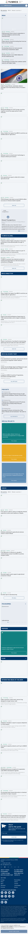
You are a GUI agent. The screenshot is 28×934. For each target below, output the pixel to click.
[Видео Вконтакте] (9, 896)
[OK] (5, 892)
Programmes (4, 871)
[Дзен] (13, 892)
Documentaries (18, 871)
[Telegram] (5, 896)
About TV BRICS (5, 869)
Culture (16, 881)
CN (8, 867)
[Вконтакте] (2, 892)
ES (15, 867)
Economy (3, 887)
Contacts (17, 875)
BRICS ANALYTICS (18, 873)
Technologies (17, 885)
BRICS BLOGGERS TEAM (7, 875)
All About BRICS (18, 869)
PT (11, 867)
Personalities (17, 879)
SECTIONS (3, 877)
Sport (2, 883)
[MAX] (13, 896)
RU (1, 867)
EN (4, 867)
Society (16, 887)
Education (3, 885)
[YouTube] (9, 892)
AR (18, 867)
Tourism (16, 883)
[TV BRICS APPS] (2, 902)
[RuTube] (2, 896)
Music (2, 881)
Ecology (2, 879)
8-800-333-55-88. (14, 911)
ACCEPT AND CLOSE (14, 931)
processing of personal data (8, 841)
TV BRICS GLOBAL (5, 873)
